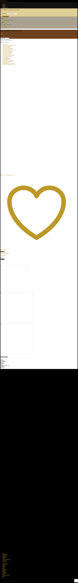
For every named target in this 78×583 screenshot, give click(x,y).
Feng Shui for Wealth (6, 56)
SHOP (4, 6)
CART (1, 359)
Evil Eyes (4, 44)
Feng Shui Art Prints (6, 46)
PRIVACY (2, 362)
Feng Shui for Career (6, 49)
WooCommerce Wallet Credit (8, 64)
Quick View (2, 251)
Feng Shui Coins (5, 47)
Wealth (4, 24)
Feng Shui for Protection (7, 55)
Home (1, 33)
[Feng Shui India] (10, 9)
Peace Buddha (5, 59)
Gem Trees (5, 57)
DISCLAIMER (2, 361)
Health (4, 566)
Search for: (5, 13)
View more (2, 259)
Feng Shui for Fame (6, 51)
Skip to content (3, 0)
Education (4, 26)
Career (4, 565)
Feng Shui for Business (7, 48)
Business (4, 564)
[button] (36, 250)
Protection (5, 23)
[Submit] (0, 41)
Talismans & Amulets (6, 61)
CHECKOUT (2, 360)
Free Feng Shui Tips (6, 28)
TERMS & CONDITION (4, 365)
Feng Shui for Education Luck (8, 50)
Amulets (4, 25)
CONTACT (2, 367)
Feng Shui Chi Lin (3, 255)
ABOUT (4, 5)
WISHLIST (2, 366)
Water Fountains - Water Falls (8, 63)
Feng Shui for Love (6, 53)
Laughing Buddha (6, 58)
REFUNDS (2, 363)
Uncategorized (5, 62)
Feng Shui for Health (6, 52)
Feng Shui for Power (6, 54)
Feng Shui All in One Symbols (8, 45)
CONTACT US (5, 7)
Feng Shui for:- (5, 563)
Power (4, 568)
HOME (4, 4)
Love (3, 567)
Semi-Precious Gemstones (8, 60)
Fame (4, 27)
